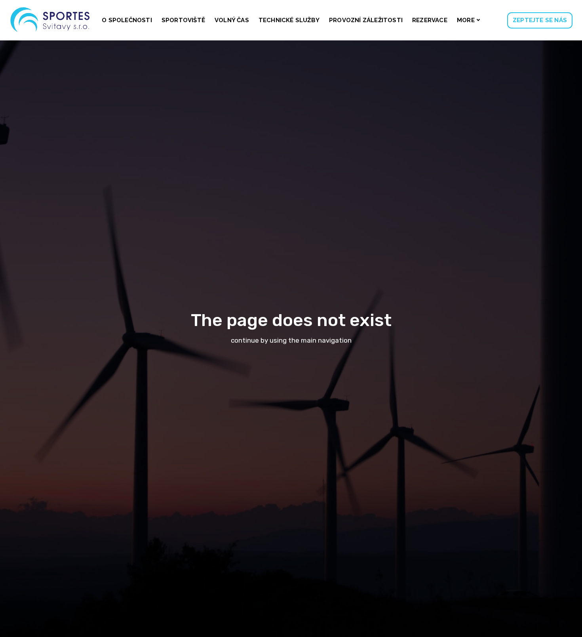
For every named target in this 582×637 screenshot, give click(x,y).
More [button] (466, 20)
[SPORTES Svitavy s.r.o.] (50, 20)
